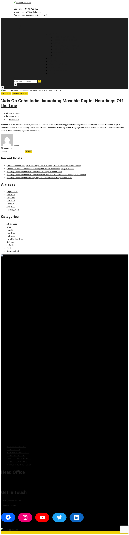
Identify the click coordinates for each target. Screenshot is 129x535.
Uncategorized (13, 251)
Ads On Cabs (6, 93)
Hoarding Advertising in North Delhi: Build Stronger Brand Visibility (34, 171)
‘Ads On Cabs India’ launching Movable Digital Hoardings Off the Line (62, 103)
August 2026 (12, 191)
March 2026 (12, 203)
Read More (7, 148)
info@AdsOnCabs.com (31, 12)
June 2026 (11, 194)
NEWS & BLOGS (55, 67)
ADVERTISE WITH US (57, 64)
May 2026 (11, 197)
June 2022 (11, 206)
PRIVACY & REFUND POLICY (19, 464)
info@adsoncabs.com (12, 500)
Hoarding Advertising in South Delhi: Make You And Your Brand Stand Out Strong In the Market (46, 174)
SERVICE (10, 245)
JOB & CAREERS (60, 52)
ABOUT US (52, 58)
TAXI (9, 248)
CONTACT (52, 73)
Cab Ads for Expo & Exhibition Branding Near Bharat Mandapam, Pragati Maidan (40, 168)
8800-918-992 (31, 9)
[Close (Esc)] (15, 84)
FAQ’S (55, 55)
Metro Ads (11, 236)
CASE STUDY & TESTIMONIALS (66, 46)
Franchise (10, 230)
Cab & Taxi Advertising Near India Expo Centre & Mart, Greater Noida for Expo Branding (44, 165)
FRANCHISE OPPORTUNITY (65, 49)
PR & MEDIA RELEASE (58, 70)
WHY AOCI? (58, 43)
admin (16, 145)
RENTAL (10, 242)
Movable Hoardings (20, 93)
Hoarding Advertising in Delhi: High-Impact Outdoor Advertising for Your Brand (39, 177)
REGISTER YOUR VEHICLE (64, 37)
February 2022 (13, 209)
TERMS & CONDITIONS (17, 461)
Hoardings (11, 233)
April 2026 (11, 200)
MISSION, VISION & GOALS (65, 40)
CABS (9, 227)
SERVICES (52, 61)
